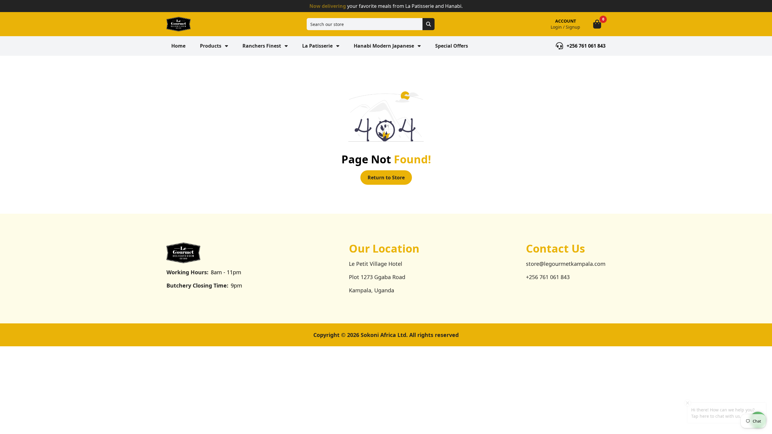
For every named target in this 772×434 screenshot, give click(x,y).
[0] (597, 24)
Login (556, 27)
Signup (573, 27)
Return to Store (386, 177)
